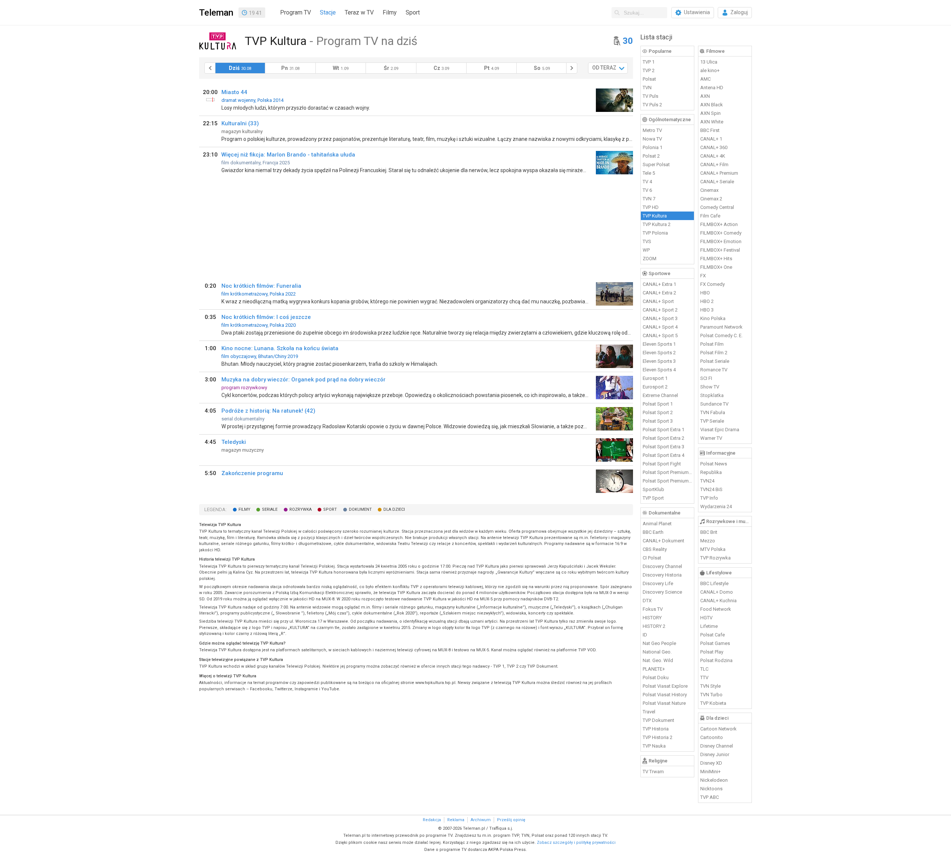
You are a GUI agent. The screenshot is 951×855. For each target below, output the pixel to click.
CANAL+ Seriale (717, 181)
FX (703, 275)
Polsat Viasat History (665, 694)
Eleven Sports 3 (659, 361)
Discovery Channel (662, 566)
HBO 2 (707, 301)
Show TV (709, 387)
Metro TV (652, 130)
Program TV (295, 12)
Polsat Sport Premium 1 (667, 472)
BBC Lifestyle (714, 583)
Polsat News (713, 464)
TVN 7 (649, 198)
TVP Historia (656, 729)
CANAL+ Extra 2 (659, 293)
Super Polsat (656, 164)
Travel (649, 711)
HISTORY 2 (654, 626)
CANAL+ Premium (719, 173)
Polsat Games (715, 643)
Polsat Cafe (712, 635)
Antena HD (711, 87)
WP (646, 250)
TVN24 (707, 481)
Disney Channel (716, 746)
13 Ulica (708, 62)
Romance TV (713, 369)
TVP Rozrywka (715, 558)
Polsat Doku (656, 677)
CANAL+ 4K (712, 156)
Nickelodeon (714, 780)
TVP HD (651, 207)
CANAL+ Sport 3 (660, 318)
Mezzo (707, 540)
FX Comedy (712, 284)
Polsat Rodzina (716, 660)
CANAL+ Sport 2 (660, 310)
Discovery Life (658, 583)
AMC (705, 79)
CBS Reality (655, 549)
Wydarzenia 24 (716, 506)
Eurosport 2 (655, 387)
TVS (647, 241)
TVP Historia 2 (657, 737)
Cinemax (709, 190)
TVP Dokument (658, 720)
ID (645, 635)
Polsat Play (711, 652)
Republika (711, 472)
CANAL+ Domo (716, 592)
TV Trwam (653, 771)
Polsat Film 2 (713, 352)
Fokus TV (653, 609)
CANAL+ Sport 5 (660, 335)
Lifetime (709, 626)
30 (628, 40)
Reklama (455, 819)
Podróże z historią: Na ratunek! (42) (268, 410)
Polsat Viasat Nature (664, 703)
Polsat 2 (651, 156)
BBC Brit (708, 532)
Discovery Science (662, 592)
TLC (704, 669)
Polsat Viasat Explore (665, 686)
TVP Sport (653, 498)
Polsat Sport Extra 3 (663, 446)
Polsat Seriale (714, 361)
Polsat (649, 79)
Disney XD (711, 763)
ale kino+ (710, 70)
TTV (704, 677)
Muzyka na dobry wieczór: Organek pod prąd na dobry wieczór (303, 379)
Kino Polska (713, 318)
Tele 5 (649, 173)
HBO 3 (707, 310)
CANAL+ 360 (713, 147)
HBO (705, 293)
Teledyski (233, 442)
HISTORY (652, 617)
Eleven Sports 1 (659, 344)
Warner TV (711, 438)
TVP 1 (649, 62)
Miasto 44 (234, 92)
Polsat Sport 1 (658, 404)
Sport (413, 12)
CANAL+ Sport (658, 301)
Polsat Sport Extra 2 (663, 438)
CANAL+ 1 (711, 139)
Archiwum (481, 819)
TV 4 (647, 181)
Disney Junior (714, 754)
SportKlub (653, 489)
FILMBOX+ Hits (716, 258)
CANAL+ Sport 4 (660, 327)
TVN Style (710, 686)
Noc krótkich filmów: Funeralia (261, 286)
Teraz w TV (359, 12)
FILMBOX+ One (716, 267)
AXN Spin (710, 113)
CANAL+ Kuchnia (718, 600)
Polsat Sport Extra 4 (663, 455)
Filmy (390, 12)
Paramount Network (721, 327)
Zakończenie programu (252, 473)
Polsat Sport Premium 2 (667, 481)
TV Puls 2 (652, 104)
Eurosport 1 (655, 378)
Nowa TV (652, 139)
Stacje (328, 12)
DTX (647, 600)
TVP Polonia (655, 233)
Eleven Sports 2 (659, 352)
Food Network (715, 609)
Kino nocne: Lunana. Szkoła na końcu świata (279, 348)
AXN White (711, 122)
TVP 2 (649, 70)
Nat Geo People (659, 643)
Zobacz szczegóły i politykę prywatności (576, 842)
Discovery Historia (662, 575)
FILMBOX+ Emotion (720, 241)
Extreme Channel (660, 395)
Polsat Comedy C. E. (721, 335)
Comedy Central (717, 207)
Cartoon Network (718, 729)
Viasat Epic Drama (719, 429)
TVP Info (709, 498)
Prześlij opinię (511, 819)
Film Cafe (710, 216)
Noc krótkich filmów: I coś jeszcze (266, 317)
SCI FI (706, 378)
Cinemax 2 (711, 198)
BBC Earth (653, 532)
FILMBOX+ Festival (720, 250)
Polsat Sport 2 (658, 412)
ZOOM (649, 258)
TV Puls (650, 96)
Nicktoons (711, 788)
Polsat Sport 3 (658, 421)
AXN (705, 96)
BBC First (710, 130)
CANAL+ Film (714, 164)
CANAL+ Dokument (663, 540)
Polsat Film (712, 344)
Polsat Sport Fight (662, 464)
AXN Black (711, 104)
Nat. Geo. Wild (658, 660)
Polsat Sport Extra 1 (663, 429)
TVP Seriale (712, 421)
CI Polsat (652, 558)
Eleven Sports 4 (659, 369)
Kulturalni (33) (240, 123)
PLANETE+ (654, 669)
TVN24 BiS (711, 489)
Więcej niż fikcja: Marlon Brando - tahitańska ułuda (288, 154)
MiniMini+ (710, 771)
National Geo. (657, 652)
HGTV (706, 617)
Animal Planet (657, 523)
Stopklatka (712, 395)
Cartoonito (711, 737)
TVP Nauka (654, 746)
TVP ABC (709, 797)
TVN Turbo (711, 694)
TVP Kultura (655, 216)
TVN (647, 87)
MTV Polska (713, 549)
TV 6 (647, 190)
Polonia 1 (652, 147)
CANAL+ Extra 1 (659, 284)
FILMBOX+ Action (719, 224)
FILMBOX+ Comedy (720, 233)
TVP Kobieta (713, 703)
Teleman (216, 12)
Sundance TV (714, 404)
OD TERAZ (604, 68)
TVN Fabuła (712, 412)
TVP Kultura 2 (657, 224)
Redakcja (432, 819)
